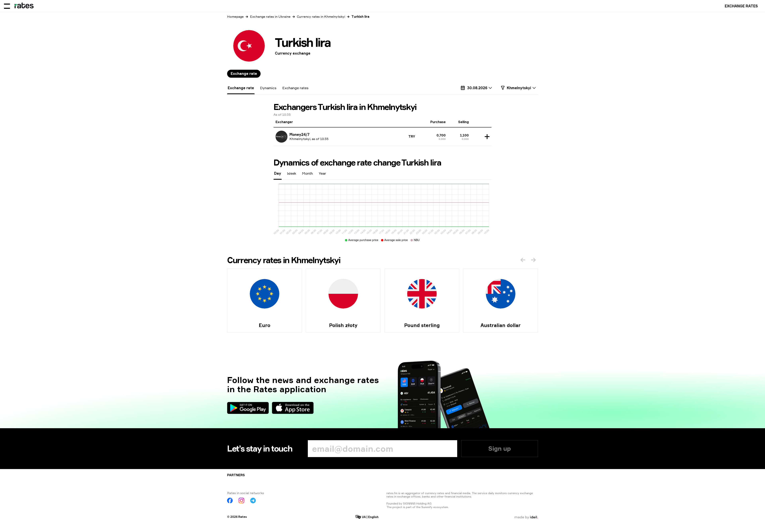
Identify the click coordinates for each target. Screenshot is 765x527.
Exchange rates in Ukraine (270, 17)
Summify (427, 507)
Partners (236, 475)
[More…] (486, 136)
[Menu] (7, 6)
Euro (264, 325)
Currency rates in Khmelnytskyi (321, 17)
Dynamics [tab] (268, 88)
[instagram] (241, 500)
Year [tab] (322, 173)
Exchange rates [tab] (295, 88)
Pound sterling (422, 325)
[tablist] (244, 74)
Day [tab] (277, 173)
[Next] (533, 260)
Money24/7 (299, 134)
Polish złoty (343, 325)
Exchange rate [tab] (244, 73)
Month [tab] (307, 173)
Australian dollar (501, 325)
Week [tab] (291, 173)
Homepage (235, 17)
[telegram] (253, 500)
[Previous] (522, 260)
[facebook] (230, 500)
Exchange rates (741, 6)
